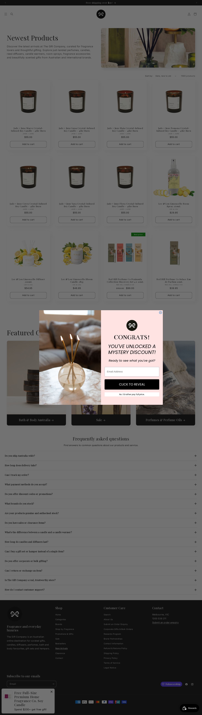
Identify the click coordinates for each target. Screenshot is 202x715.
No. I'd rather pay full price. (132, 394)
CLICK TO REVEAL (132, 384)
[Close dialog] (160, 312)
